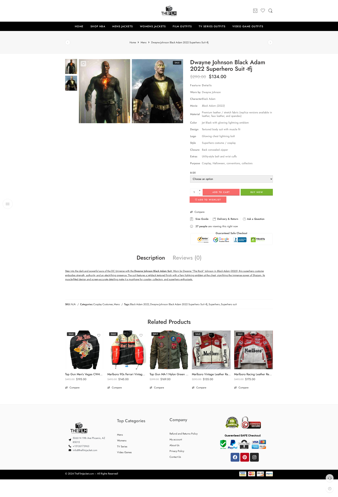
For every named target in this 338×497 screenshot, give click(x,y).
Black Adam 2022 (139, 304)
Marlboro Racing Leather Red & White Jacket (253, 374)
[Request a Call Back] (330, 478)
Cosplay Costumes (103, 304)
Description (151, 258)
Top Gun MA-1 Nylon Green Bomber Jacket (169, 374)
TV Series (122, 446)
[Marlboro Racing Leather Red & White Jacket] (253, 350)
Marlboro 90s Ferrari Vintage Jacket (126, 374)
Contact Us (175, 457)
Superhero (214, 304)
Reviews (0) (187, 258)
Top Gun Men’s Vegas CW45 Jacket (84, 374)
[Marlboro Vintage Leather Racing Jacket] (211, 350)
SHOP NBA (97, 26)
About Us (174, 445)
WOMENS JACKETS (153, 26)
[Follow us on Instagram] (81, 10)
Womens (121, 440)
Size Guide (201, 219)
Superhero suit (229, 304)
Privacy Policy (177, 451)
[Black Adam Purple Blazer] (67, 42)
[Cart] (255, 10)
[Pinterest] (244, 457)
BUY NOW (257, 192)
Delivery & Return (227, 219)
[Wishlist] (83, 64)
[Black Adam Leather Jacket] (71, 66)
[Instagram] (254, 457)
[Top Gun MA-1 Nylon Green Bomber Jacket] (169, 350)
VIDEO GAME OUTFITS (247, 26)
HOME (79, 26)
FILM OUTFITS (182, 26)
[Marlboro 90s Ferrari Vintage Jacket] (126, 350)
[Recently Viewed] (330, 489)
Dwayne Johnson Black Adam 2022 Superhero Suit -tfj (179, 304)
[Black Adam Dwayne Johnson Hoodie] (270, 42)
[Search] (270, 11)
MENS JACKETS (122, 26)
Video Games (124, 452)
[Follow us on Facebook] (67, 10)
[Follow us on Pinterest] (74, 10)
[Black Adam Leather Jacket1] (157, 91)
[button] (197, 212)
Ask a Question (255, 219)
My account (176, 439)
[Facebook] (235, 457)
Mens (117, 304)
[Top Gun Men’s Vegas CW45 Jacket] (84, 350)
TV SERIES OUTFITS (212, 26)
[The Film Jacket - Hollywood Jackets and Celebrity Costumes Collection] (169, 10)
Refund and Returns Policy (184, 433)
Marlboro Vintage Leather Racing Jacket (211, 374)
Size (193, 173)
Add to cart (221, 192)
